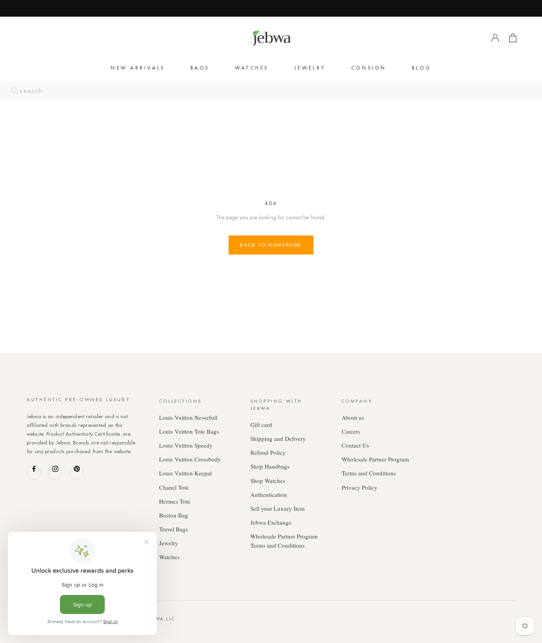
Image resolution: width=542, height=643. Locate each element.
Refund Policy (268, 452)
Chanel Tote (174, 487)
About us (353, 417)
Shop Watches (267, 481)
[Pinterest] (76, 472)
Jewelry (310, 68)
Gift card (261, 425)
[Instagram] (55, 472)
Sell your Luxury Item (277, 508)
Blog (421, 68)
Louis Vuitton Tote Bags (189, 431)
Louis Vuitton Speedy (186, 445)
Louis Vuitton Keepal (185, 473)
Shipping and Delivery (278, 438)
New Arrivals (138, 68)
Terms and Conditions (369, 473)
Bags (199, 68)
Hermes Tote (174, 501)
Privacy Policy (359, 487)
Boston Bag (173, 515)
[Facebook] (34, 472)
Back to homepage (271, 245)
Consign (368, 68)
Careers (351, 431)
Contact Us (355, 445)
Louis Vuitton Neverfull (188, 417)
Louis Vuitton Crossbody (190, 459)
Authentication (268, 494)
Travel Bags (173, 529)
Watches (252, 68)
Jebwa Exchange (271, 522)
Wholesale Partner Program (375, 459)
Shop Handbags (270, 466)
